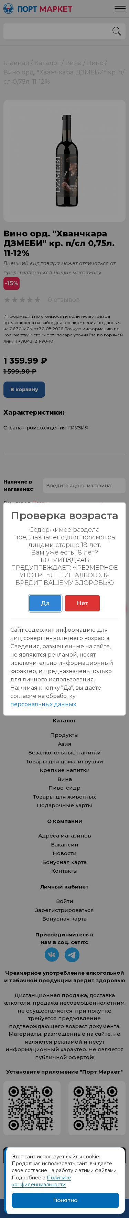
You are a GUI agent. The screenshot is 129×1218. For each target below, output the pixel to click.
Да (45, 603)
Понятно (65, 1200)
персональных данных (43, 704)
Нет (82, 603)
